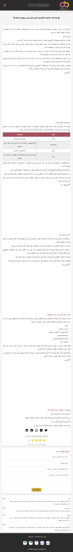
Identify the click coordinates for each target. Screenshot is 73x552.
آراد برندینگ (31, 537)
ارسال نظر (36, 490)
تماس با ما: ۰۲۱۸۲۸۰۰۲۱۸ (40, 537)
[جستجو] (28, 5)
